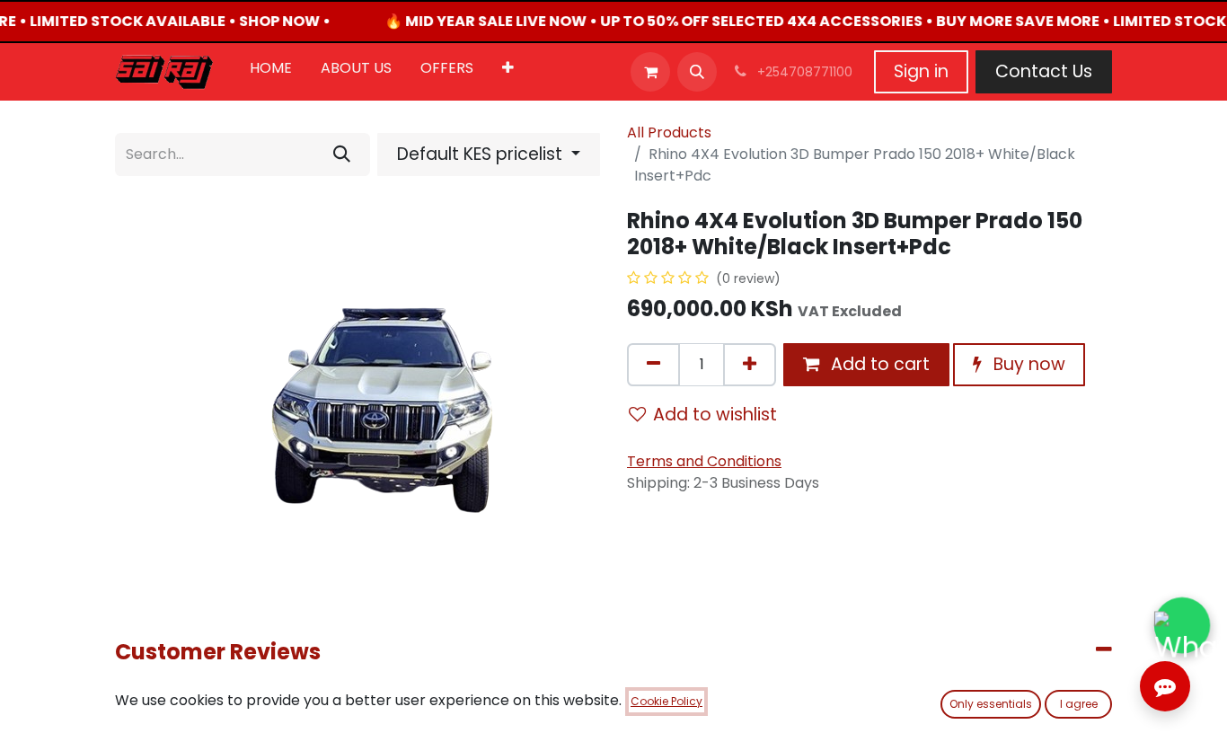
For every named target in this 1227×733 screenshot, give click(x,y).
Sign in (921, 71)
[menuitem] (271, 72)
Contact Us (1043, 71)
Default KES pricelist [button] (482, 154)
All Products (669, 132)
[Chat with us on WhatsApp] (1182, 625)
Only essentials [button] (990, 703)
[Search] (341, 154)
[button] (697, 72)
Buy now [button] (1027, 364)
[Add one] (749, 364)
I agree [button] (1079, 703)
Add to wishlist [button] (715, 414)
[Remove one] (653, 364)
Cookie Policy (666, 701)
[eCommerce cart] (650, 72)
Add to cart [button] (878, 364)
